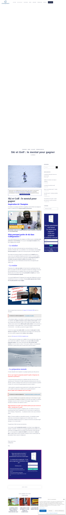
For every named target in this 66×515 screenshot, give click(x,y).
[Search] (57, 167)
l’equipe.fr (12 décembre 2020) (29, 310)
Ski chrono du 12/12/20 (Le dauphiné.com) (20, 336)
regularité (33, 149)
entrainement (24, 149)
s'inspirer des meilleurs (40, 149)
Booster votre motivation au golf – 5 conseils (50, 189)
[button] (63, 499)
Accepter (43, 510)
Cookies (25, 218)
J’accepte (25, 221)
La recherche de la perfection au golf (49, 185)
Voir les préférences (59, 510)
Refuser (50, 510)
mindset (29, 149)
